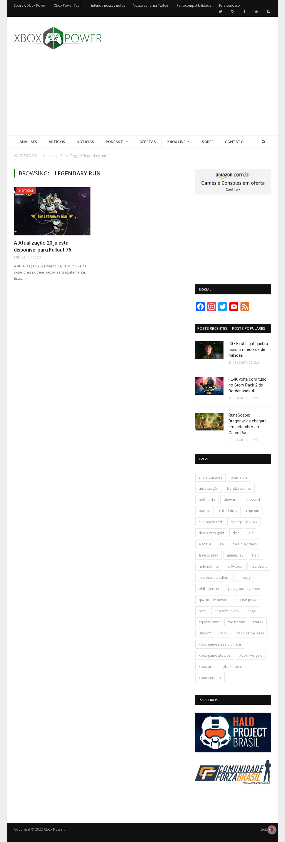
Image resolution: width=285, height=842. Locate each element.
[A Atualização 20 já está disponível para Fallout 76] (52, 211)
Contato (234, 141)
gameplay (235, 555)
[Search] (263, 142)
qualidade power (213, 599)
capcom (252, 510)
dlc (250, 532)
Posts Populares (249, 328)
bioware (231, 499)
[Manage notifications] (271, 829)
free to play (208, 555)
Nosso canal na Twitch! (151, 5)
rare (202, 610)
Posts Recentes (212, 328)
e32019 (205, 543)
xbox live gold (250, 655)
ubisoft (205, 633)
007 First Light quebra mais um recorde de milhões (248, 349)
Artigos (57, 141)
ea (221, 543)
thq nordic (236, 621)
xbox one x (232, 666)
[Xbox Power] (58, 37)
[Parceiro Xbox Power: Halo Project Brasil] (233, 751)
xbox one (207, 666)
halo (256, 555)
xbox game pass (250, 633)
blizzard (253, 499)
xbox (223, 633)
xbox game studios (215, 655)
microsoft (259, 566)
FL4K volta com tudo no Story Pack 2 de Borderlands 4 (248, 385)
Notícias (85, 141)
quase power (247, 599)
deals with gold (211, 532)
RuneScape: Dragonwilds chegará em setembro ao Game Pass (248, 424)
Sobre (207, 141)
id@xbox (234, 566)
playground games (244, 588)
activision (239, 477)
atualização (208, 488)
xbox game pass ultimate (220, 644)
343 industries (210, 477)
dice (236, 532)
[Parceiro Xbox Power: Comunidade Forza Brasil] (233, 792)
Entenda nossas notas (107, 5)
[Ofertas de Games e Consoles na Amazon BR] (233, 193)
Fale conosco (229, 5)
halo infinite (209, 566)
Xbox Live (176, 141)
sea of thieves (227, 610)
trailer (258, 621)
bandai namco (239, 488)
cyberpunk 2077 (244, 521)
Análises (28, 141)
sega (251, 610)
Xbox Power (54, 829)
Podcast (114, 141)
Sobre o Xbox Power (30, 5)
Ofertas (147, 141)
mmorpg (243, 577)
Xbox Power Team (68, 5)
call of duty (228, 510)
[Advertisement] (184, 96)
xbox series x (210, 677)
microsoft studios (213, 577)
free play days (244, 543)
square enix (209, 621)
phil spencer (209, 588)
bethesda (207, 499)
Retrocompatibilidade (193, 5)
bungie (204, 510)
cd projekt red (210, 521)
